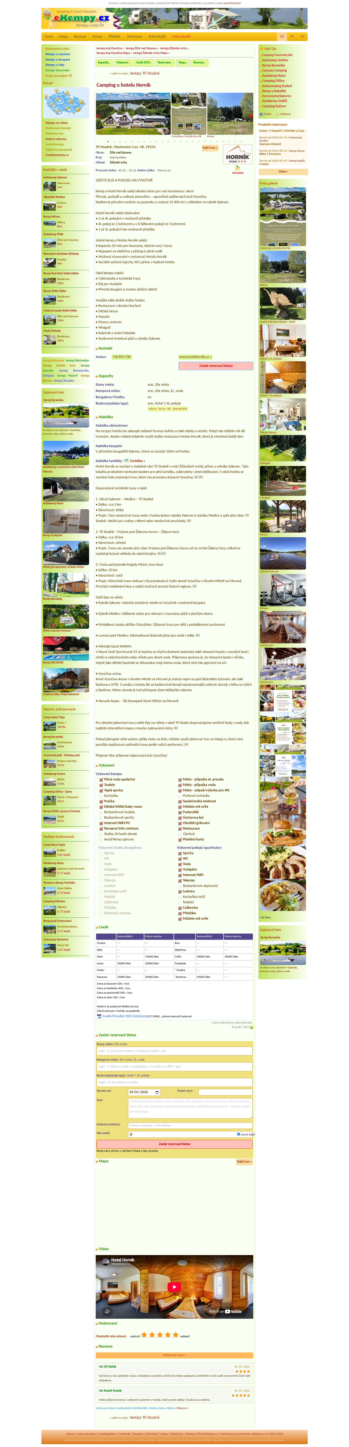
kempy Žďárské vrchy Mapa (150, 53)
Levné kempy (55, 144)
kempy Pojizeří (68, 375)
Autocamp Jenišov (275, 60)
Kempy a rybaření (58, 54)
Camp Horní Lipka (54, 845)
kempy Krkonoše (53, 360)
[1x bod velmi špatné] (144, 1335)
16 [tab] (199, 142)
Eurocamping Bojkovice (276, 96)
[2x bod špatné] (152, 1335)
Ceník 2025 (143, 62)
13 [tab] (181, 142)
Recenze (80, 37)
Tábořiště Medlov (54, 197)
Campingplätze (107, 1433)
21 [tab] (229, 142)
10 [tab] (162, 142)
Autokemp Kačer (53, 503)
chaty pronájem (236, 1440)
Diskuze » (182, 1408)
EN (302, 36)
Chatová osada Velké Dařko (60, 310)
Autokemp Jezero (54, 774)
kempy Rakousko (276, 1440)
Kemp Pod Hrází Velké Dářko (61, 273)
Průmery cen (54, 133)
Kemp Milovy (51, 216)
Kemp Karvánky (52, 599)
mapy (214, 1440)
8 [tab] (150, 142)
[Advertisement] (66, 983)
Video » (283, 171)
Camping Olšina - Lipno (57, 791)
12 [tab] (174, 142)
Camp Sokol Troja (54, 717)
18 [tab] (211, 142)
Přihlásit (114, 37)
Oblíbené (285, 114)
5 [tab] (132, 142)
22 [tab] (235, 142)
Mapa (63, 37)
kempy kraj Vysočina (109, 48)
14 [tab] (187, 142)
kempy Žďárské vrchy (173, 48)
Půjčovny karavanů (59, 150)
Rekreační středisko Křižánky (61, 254)
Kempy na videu (57, 123)
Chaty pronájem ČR (59, 76)
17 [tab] (205, 142)
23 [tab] (241, 142)
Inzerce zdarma (56, 139)
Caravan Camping (274, 70)
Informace (134, 37)
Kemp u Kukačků (274, 91)
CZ (282, 37)
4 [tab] (126, 142)
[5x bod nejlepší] (176, 1335)
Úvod (49, 37)
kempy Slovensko (58, 70)
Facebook (124, 1433)
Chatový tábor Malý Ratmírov (61, 694)
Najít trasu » (210, 148)
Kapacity (103, 62)
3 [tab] (120, 142)
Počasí (97, 37)
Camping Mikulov (54, 901)
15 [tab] (193, 142)
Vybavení (122, 62)
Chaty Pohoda (52, 331)
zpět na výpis (120, 73)
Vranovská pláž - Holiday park (61, 755)
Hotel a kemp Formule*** (59, 630)
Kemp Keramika (53, 400)
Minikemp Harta (53, 863)
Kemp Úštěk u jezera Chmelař (61, 811)
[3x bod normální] (160, 1335)
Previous (98, 116)
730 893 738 (121, 357)
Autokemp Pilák (53, 234)
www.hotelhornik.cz (194, 357)
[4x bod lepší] (168, 1335)
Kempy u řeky (55, 65)
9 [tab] (156, 142)
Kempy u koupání (58, 59)
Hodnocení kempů (58, 128)
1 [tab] (108, 142)
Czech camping (86, 1433)
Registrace (176, 1433)
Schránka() (157, 37)
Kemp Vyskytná (52, 535)
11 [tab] (168, 142)
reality (131, 1440)
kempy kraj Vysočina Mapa (113, 53)
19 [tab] (217, 142)
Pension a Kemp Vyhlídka (59, 883)
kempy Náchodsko (77, 360)
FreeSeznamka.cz (57, 155)
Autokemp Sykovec (55, 177)
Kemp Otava (296, 163)
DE (292, 36)
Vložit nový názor (174, 1355)
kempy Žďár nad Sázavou (141, 48)
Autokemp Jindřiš (274, 101)
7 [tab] (144, 142)
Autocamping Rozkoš (277, 86)
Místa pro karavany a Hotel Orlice (63, 567)
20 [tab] (223, 142)
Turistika (136, 461)
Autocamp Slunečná (55, 939)
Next (250, 116)
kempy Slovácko (64, 380)
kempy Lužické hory (59, 365)
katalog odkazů (196, 1440)
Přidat (267, 114)
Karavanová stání (57, 49)
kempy (70, 1433)
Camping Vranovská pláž (277, 55)
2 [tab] (114, 142)
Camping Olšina (273, 81)
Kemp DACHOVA (53, 662)
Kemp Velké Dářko (54, 291)
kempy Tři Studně (145, 74)
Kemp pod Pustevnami (57, 921)
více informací (232, 3)
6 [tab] (138, 142)
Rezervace (164, 62)
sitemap (190, 1433)
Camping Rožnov (274, 106)
